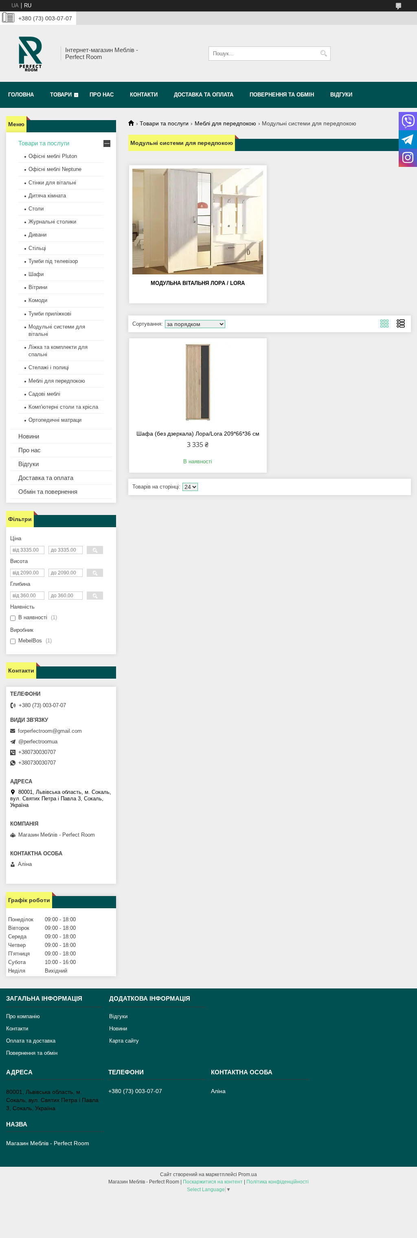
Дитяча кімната (47, 196)
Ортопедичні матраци (55, 420)
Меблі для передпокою (225, 123)
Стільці (37, 248)
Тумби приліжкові (50, 314)
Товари (61, 95)
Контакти (144, 95)
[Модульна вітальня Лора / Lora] (198, 221)
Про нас (102, 95)
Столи (36, 209)
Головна (21, 95)
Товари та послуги (164, 123)
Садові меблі (44, 394)
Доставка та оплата (203, 95)
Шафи (36, 274)
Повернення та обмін (282, 95)
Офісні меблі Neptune (55, 169)
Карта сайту (124, 1041)
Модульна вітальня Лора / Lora (198, 283)
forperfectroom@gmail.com (50, 731)
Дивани (37, 235)
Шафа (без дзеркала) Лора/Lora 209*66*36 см (197, 433)
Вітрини (38, 287)
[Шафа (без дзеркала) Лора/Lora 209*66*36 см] (198, 383)
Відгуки (341, 95)
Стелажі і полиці (49, 367)
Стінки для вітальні (52, 183)
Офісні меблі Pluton (53, 156)
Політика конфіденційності (277, 1182)
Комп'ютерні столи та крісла (63, 407)
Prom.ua (247, 1174)
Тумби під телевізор (53, 261)
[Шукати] (323, 53)
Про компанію (23, 1016)
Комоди (38, 300)
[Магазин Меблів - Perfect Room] (30, 53)
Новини (28, 436)
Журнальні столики (52, 222)
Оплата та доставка (30, 1041)
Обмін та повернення (47, 491)
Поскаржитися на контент (213, 1182)
